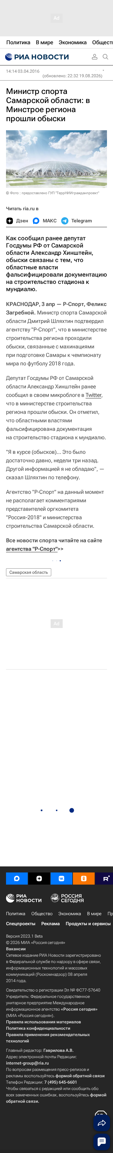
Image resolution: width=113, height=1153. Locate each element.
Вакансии (16, 948)
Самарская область (28, 572)
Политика (15, 913)
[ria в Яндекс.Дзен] (39, 878)
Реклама (50, 923)
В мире (94, 913)
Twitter (93, 395)
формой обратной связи (80, 1075)
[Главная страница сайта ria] (36, 56)
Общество (41, 913)
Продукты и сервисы (88, 923)
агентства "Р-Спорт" (32, 549)
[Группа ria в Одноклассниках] (84, 878)
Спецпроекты (20, 923)
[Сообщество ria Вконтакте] (61, 878)
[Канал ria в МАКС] (17, 878)
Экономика (69, 913)
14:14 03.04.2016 (22, 71)
